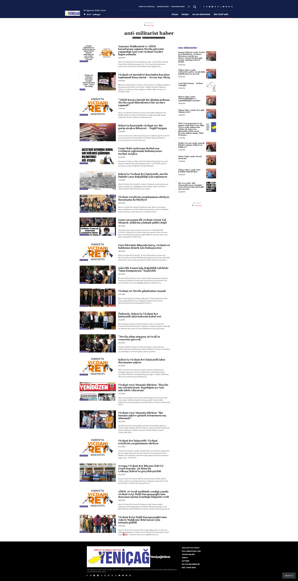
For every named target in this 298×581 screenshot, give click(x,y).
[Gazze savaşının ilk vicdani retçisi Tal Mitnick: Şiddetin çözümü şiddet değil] (98, 226)
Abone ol (289, 575)
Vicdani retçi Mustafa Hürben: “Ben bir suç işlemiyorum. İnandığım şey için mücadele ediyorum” (143, 387)
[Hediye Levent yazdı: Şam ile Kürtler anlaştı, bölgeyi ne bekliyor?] (211, 147)
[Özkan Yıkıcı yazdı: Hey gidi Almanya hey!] (211, 114)
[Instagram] (206, 6)
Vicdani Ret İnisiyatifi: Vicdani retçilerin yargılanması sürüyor (138, 442)
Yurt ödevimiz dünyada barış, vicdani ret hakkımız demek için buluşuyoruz (144, 247)
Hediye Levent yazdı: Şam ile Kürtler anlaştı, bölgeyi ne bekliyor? (191, 145)
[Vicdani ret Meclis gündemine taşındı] (98, 298)
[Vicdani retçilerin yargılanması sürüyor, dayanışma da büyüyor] (98, 204)
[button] (194, 6)
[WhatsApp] (220, 6)
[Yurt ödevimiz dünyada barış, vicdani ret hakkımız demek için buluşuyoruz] (98, 252)
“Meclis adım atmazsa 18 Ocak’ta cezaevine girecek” (139, 338)
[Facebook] (204, 6)
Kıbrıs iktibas (84, 140)
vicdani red (136, 37)
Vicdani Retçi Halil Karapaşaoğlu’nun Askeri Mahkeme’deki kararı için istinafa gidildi (142, 520)
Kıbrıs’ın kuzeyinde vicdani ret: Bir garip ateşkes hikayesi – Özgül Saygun (142, 127)
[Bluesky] (226, 6)
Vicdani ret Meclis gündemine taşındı (142, 291)
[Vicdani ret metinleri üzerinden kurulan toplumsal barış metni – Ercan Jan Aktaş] (98, 81)
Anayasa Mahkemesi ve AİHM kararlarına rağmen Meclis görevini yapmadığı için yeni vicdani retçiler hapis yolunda (141, 50)
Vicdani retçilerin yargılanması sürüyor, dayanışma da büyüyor (144, 198)
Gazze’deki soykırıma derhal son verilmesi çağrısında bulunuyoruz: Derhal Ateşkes (140, 151)
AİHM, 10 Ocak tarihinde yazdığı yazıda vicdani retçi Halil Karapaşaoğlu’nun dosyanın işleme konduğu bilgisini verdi (143, 494)
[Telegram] (212, 6)
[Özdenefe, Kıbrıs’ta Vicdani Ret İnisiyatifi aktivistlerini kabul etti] (98, 320)
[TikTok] (101, 575)
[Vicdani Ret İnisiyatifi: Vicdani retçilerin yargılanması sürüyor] (98, 447)
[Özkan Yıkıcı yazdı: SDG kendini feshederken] (211, 174)
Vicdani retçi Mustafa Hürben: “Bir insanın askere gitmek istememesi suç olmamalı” (142, 415)
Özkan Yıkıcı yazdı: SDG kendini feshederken (189, 171)
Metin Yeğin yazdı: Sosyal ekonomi (190, 157)
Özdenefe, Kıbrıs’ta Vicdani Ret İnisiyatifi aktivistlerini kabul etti (139, 315)
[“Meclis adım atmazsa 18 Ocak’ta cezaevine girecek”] (98, 343)
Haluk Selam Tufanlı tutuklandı (154, 37)
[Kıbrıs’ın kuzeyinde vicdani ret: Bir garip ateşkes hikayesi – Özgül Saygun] (98, 132)
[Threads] (231, 6)
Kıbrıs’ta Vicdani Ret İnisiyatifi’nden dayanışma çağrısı (141, 361)
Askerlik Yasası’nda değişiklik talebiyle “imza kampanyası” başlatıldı (143, 269)
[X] (218, 6)
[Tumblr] (215, 6)
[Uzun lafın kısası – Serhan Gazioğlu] (211, 87)
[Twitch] (108, 575)
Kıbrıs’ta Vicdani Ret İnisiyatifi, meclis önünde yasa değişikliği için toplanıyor (143, 175)
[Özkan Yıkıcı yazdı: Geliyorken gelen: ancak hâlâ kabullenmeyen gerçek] (211, 74)
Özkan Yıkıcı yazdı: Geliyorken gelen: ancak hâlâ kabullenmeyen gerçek (191, 72)
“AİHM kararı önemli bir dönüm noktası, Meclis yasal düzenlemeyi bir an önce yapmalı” (144, 103)
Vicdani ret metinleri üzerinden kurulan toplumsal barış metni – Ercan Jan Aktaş (144, 76)
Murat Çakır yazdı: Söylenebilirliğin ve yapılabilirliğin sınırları (189, 99)
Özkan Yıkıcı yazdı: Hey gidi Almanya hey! (191, 111)
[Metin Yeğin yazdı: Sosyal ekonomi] (211, 160)
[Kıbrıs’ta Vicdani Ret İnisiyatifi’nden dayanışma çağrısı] (98, 366)
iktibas (82, 89)
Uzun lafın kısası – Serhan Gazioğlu (190, 84)
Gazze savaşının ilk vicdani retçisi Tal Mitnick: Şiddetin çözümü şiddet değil (142, 221)
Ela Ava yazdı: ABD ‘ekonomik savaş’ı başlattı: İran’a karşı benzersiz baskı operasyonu (191, 186)
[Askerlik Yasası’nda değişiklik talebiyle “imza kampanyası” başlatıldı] (98, 275)
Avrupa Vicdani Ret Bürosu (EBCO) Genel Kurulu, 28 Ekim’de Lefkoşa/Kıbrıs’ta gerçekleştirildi (140, 469)
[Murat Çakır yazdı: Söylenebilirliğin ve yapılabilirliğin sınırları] (211, 100)
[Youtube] (223, 6)
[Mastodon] (229, 6)
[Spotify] (209, 6)
